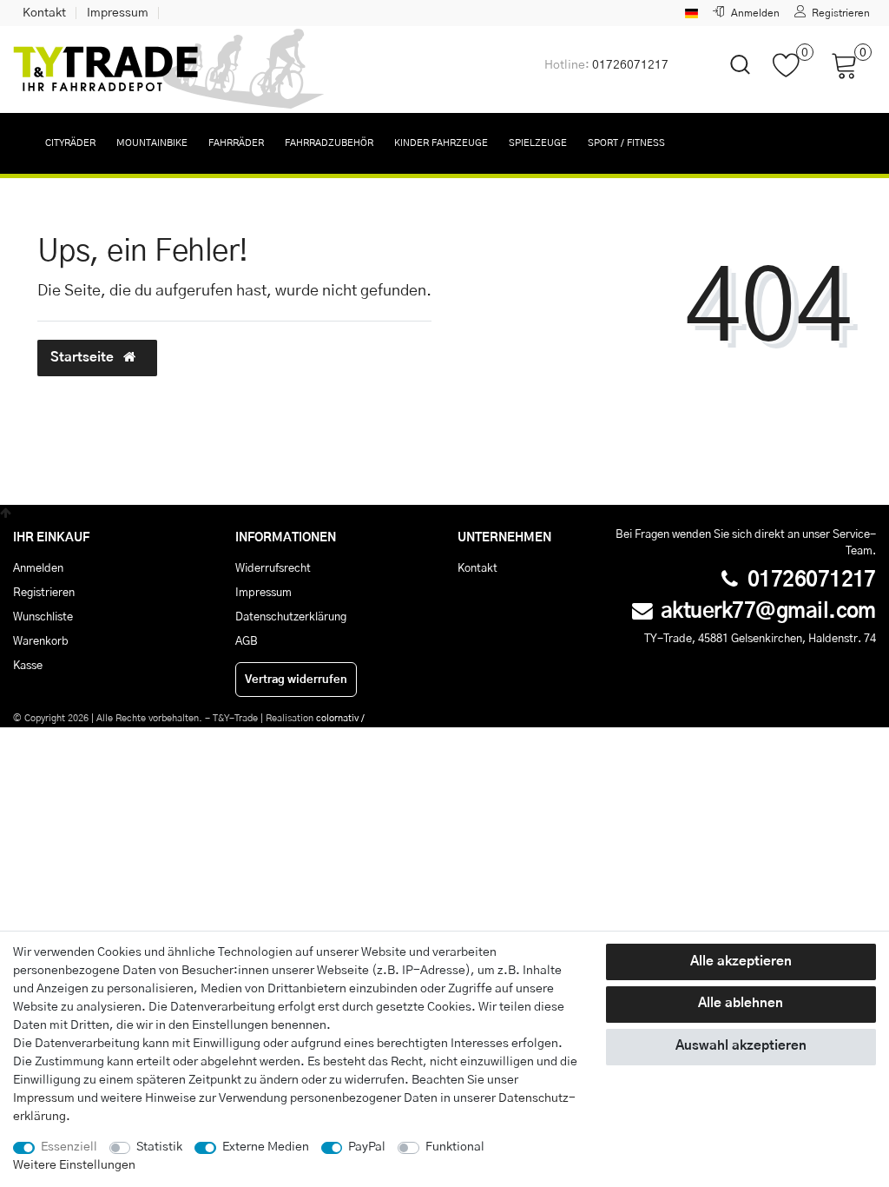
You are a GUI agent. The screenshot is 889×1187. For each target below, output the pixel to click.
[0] (793, 74)
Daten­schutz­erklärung (290, 617)
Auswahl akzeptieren (741, 1045)
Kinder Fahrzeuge (441, 143)
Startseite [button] (83, 357)
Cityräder (70, 143)
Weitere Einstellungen (74, 1165)
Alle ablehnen (740, 1003)
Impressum (117, 13)
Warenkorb (41, 641)
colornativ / (340, 718)
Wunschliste (43, 617)
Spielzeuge (538, 143)
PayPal (366, 1147)
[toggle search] (729, 79)
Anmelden (38, 568)
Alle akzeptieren (741, 961)
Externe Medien (265, 1147)
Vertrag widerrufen (296, 679)
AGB (246, 641)
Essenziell (69, 1147)
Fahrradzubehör (329, 143)
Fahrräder (236, 143)
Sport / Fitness (626, 143)
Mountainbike (152, 143)
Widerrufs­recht (273, 568)
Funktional (454, 1147)
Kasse (28, 666)
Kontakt (44, 13)
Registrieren (44, 593)
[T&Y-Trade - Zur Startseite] (169, 69)
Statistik (159, 1147)
